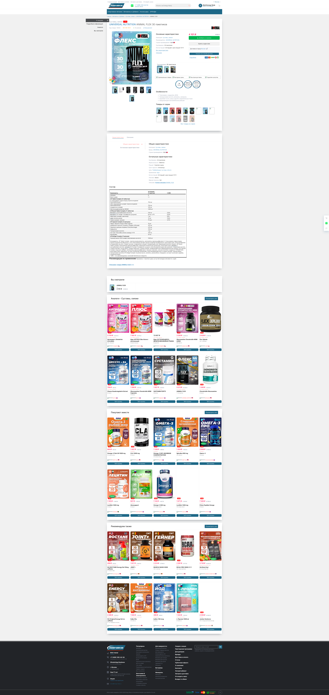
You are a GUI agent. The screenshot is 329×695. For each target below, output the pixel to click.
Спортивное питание (115, 12)
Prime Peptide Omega (207, 505)
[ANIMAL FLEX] (112, 288)
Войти (204, 6)
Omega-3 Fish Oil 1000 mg (116, 453)
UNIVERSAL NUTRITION (122, 24)
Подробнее (193, 57)
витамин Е (128, 247)
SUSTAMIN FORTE (160, 391)
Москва (217, 2)
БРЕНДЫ (153, 12)
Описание (159, 53)
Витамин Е (113, 214)
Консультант (148, 28)
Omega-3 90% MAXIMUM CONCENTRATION (162, 454)
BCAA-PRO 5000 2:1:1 (184, 567)
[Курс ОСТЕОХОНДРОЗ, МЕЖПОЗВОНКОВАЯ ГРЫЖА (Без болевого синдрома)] (164, 318)
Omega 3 (109, 451)
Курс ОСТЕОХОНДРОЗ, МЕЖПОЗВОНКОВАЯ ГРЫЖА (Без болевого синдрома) (164, 341)
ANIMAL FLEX (164, 182)
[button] (141, 5)
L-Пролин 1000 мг (183, 619)
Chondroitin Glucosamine (208, 391)
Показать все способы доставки (204, 53)
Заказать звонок (139, 6)
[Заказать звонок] (326, 228)
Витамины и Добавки (131, 12)
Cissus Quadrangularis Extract (117, 391)
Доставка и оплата (123, 2)
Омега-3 (203, 453)
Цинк (111, 218)
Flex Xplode (203, 339)
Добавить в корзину (205, 38)
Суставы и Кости (166, 170)
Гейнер (155, 565)
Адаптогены (180, 451)
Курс (158, 172)
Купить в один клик (204, 43)
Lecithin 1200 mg (113, 505)
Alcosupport (134, 505)
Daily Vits (133, 619)
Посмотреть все (211, 298)
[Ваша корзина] (219, 5)
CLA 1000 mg (135, 453)
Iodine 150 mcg (159, 619)
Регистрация (210, 6)
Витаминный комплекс (136, 617)
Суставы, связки (116, 22)
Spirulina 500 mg (182, 453)
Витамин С (113, 212)
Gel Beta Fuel (204, 567)
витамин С (175, 245)
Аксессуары (144, 12)
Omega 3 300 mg (159, 505)
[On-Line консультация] (326, 223)
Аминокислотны (181, 617)
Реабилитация (157, 170)
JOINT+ (133, 567)
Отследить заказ (148, 2)
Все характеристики (162, 50)
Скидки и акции (112, 2)
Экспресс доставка (136, 2)
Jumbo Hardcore (205, 619)
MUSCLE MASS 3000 (161, 567)
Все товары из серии (188, 124)
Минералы (156, 617)
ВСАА (178, 565)
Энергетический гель (112, 565)
